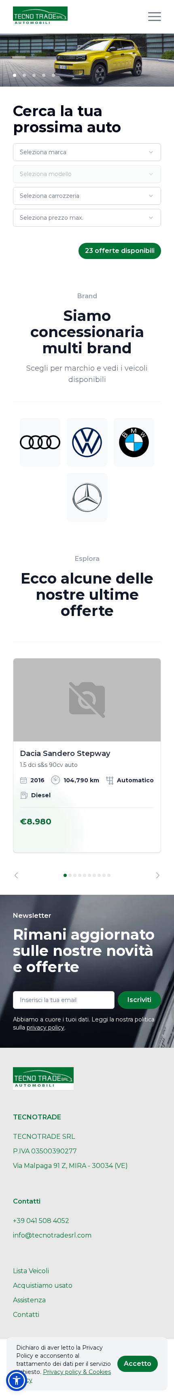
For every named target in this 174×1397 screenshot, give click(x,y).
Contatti (26, 1314)
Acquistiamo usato (42, 1285)
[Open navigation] (154, 16)
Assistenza (29, 1300)
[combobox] (87, 152)
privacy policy (45, 1027)
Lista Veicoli (31, 1271)
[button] (16, 1380)
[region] (87, 768)
